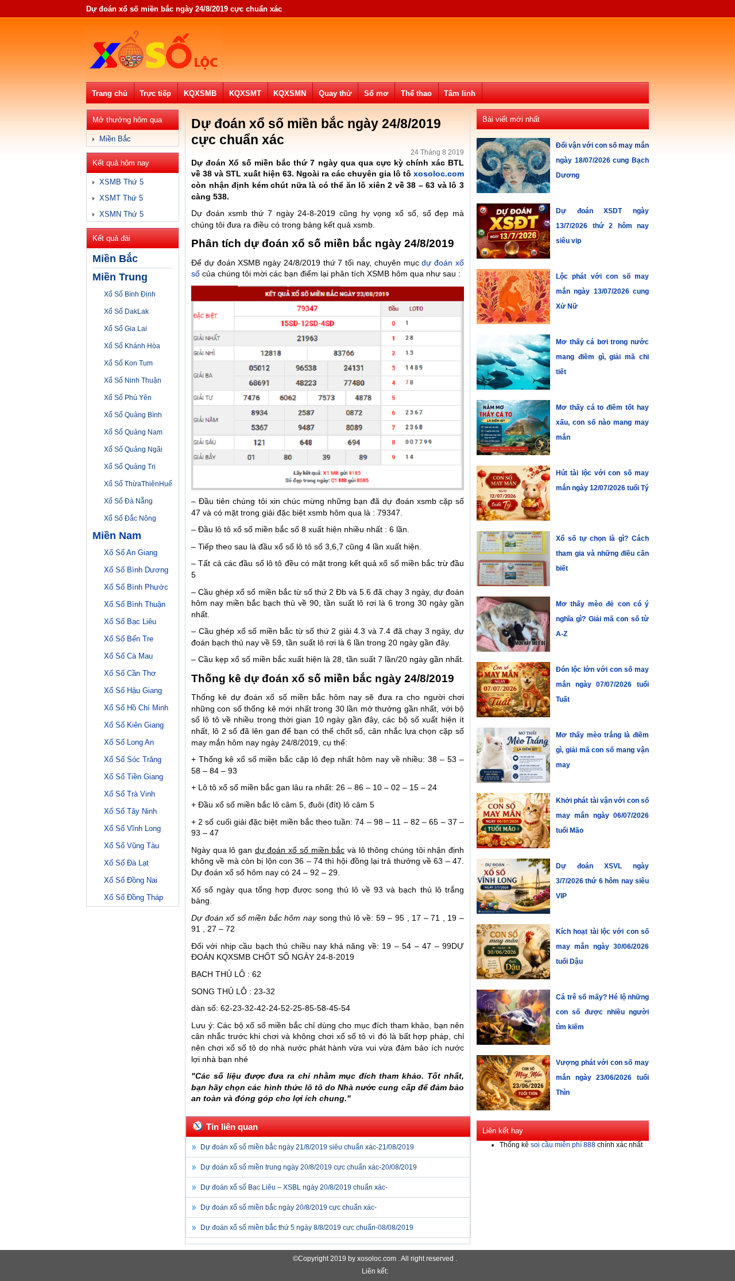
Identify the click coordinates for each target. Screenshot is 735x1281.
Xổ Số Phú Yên (128, 398)
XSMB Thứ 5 (121, 182)
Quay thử (335, 93)
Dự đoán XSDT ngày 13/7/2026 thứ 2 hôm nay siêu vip (602, 226)
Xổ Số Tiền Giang (133, 776)
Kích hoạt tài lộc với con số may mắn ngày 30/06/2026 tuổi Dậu (602, 946)
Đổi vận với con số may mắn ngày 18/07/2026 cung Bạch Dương (602, 160)
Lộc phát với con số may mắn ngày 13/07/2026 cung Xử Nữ (602, 291)
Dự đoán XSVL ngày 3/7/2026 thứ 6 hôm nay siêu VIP (602, 881)
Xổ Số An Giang (130, 552)
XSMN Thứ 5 (121, 214)
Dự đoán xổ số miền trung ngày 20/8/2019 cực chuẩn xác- (308, 1167)
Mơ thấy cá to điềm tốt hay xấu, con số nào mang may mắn (602, 422)
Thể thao (416, 93)
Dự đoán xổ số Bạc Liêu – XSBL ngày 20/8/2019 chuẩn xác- (294, 1187)
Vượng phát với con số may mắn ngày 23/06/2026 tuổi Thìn (602, 1078)
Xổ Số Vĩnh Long (132, 828)
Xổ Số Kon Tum (128, 363)
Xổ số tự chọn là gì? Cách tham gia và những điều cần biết (602, 553)
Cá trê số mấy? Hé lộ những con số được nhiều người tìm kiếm (602, 1012)
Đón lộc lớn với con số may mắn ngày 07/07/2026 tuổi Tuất (602, 684)
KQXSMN (289, 93)
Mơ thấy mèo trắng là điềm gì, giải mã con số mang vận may (602, 750)
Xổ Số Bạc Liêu (130, 621)
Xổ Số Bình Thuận (134, 604)
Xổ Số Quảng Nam (133, 432)
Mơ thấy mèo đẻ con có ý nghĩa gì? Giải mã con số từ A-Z (602, 619)
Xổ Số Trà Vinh (129, 794)
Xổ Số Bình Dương (136, 570)
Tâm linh (459, 93)
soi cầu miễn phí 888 (563, 1145)
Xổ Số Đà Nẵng (128, 501)
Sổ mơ (376, 93)
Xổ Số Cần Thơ (130, 673)
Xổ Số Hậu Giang (133, 690)
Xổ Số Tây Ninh (130, 811)
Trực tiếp (155, 93)
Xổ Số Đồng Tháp (133, 897)
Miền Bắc (115, 138)
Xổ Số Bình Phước (136, 587)
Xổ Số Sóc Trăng (132, 759)
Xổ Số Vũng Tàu (131, 845)
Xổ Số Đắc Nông (130, 518)
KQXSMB (200, 93)
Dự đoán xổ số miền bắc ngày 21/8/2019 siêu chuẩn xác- (307, 1147)
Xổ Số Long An (129, 742)
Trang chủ (109, 93)
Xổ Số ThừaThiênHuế (138, 484)
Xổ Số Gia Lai (125, 329)
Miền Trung (120, 277)
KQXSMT (245, 93)
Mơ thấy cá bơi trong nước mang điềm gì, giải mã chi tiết (602, 357)
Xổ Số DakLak (126, 311)
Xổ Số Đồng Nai (130, 880)
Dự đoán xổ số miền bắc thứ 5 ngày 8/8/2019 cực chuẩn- (306, 1228)
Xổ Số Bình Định (130, 294)
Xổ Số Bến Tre (128, 638)
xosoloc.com (438, 173)
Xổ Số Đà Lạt (126, 863)
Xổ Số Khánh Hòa (132, 346)
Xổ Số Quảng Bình (133, 415)
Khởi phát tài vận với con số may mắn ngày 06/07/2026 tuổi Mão (602, 815)
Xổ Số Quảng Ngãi (133, 449)
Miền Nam (116, 535)
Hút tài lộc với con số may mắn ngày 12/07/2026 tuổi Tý (602, 480)
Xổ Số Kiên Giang (134, 725)
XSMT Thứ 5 (121, 198)
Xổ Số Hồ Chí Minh (136, 707)
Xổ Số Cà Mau (128, 656)
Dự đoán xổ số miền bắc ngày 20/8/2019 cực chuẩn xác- (288, 1207)
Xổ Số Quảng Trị (130, 467)
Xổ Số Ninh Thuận (132, 380)
